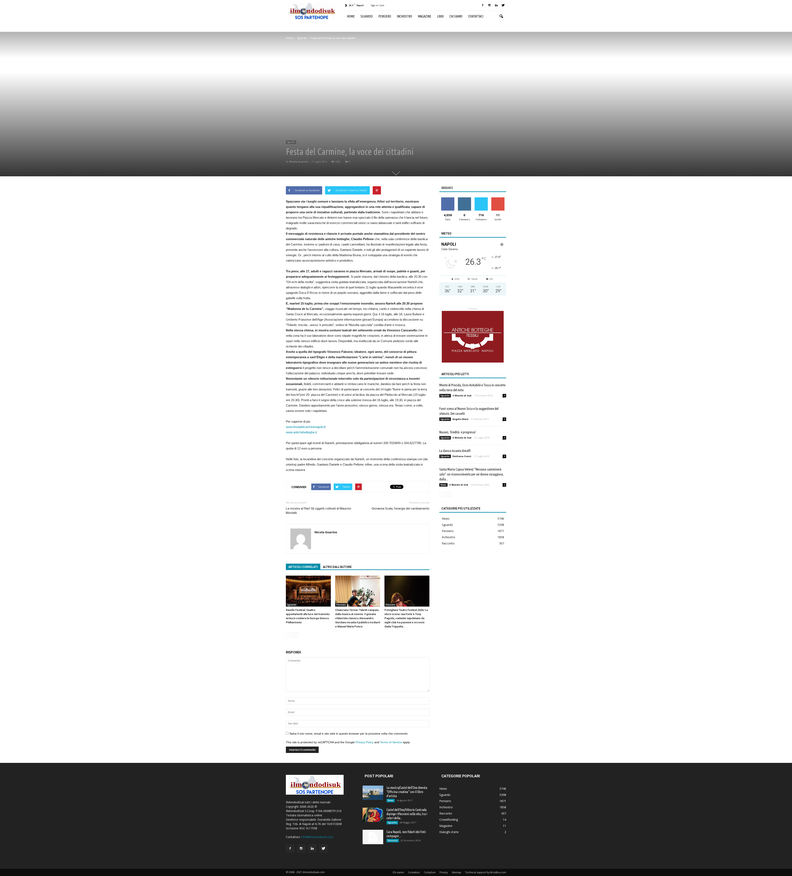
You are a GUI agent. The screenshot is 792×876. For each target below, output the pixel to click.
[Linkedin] (496, 5)
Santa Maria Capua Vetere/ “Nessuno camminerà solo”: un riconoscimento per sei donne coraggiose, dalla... (471, 474)
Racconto (448, 543)
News (443, 484)
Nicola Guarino (299, 161)
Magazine (424, 16)
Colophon (430, 872)
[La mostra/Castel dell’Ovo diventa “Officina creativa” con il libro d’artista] (373, 793)
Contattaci (475, 16)
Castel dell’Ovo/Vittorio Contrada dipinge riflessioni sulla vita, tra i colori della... (407, 814)
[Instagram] (489, 5)
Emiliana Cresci (462, 456)
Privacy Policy (365, 742)
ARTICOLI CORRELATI (303, 567)
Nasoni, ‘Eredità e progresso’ (457, 432)
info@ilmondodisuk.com (317, 837)
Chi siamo (455, 16)
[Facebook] (483, 5)
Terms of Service (391, 742)
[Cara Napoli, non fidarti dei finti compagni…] (373, 837)
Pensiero (384, 16)
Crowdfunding (448, 819)
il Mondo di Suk (462, 395)
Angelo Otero (460, 419)
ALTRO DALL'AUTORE (337, 567)
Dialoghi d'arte (449, 832)
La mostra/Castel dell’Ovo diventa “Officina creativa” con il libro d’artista (407, 792)
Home (351, 16)
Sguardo (367, 16)
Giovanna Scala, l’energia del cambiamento (400, 508)
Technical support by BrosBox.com (485, 872)
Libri (440, 16)
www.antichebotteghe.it (301, 432)
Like (447, 198)
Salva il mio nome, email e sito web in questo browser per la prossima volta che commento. (348, 733)
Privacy (444, 872)
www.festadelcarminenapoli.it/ (306, 427)
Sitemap (456, 872)
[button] (501, 16)
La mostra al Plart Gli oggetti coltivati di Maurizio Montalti (318, 511)
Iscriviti (497, 198)
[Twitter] (503, 5)
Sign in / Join (377, 5)
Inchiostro (404, 16)
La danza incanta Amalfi (455, 451)
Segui (464, 198)
